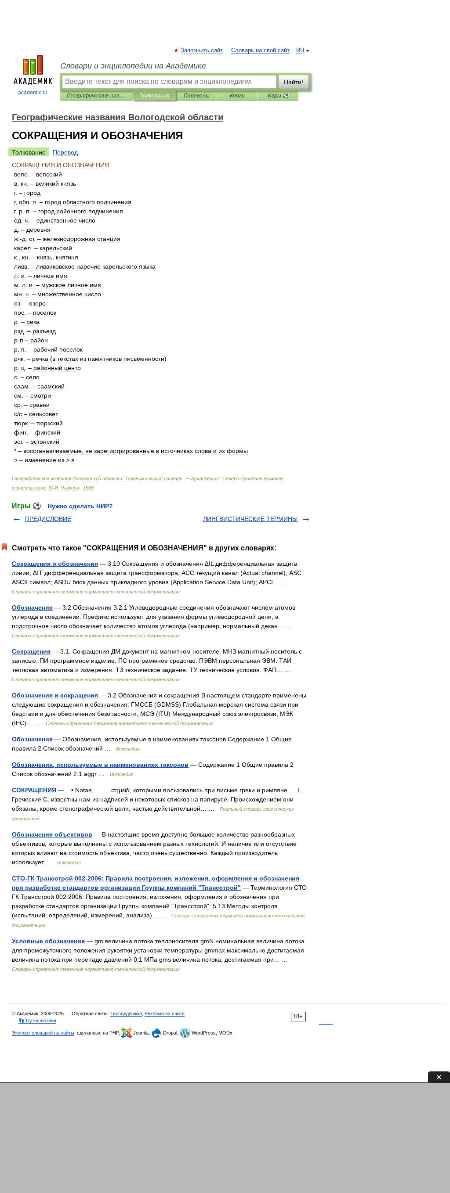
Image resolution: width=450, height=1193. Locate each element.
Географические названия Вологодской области (96, 96)
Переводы (197, 96)
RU (300, 50)
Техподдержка (126, 1013)
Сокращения (31, 651)
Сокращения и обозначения (55, 563)
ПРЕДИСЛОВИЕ (48, 518)
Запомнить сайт (202, 50)
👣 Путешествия (37, 1020)
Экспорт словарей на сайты (43, 1032)
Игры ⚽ (278, 96)
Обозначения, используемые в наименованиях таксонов (100, 764)
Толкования (154, 96)
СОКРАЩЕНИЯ (34, 790)
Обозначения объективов (52, 834)
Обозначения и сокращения (55, 695)
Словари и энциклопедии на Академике (133, 65)
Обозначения (32, 607)
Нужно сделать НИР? (80, 506)
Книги (237, 96)
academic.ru (32, 93)
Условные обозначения (48, 941)
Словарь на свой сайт (260, 50)
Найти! (293, 82)
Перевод (65, 152)
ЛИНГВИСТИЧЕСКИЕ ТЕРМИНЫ (250, 518)
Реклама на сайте (165, 1013)
